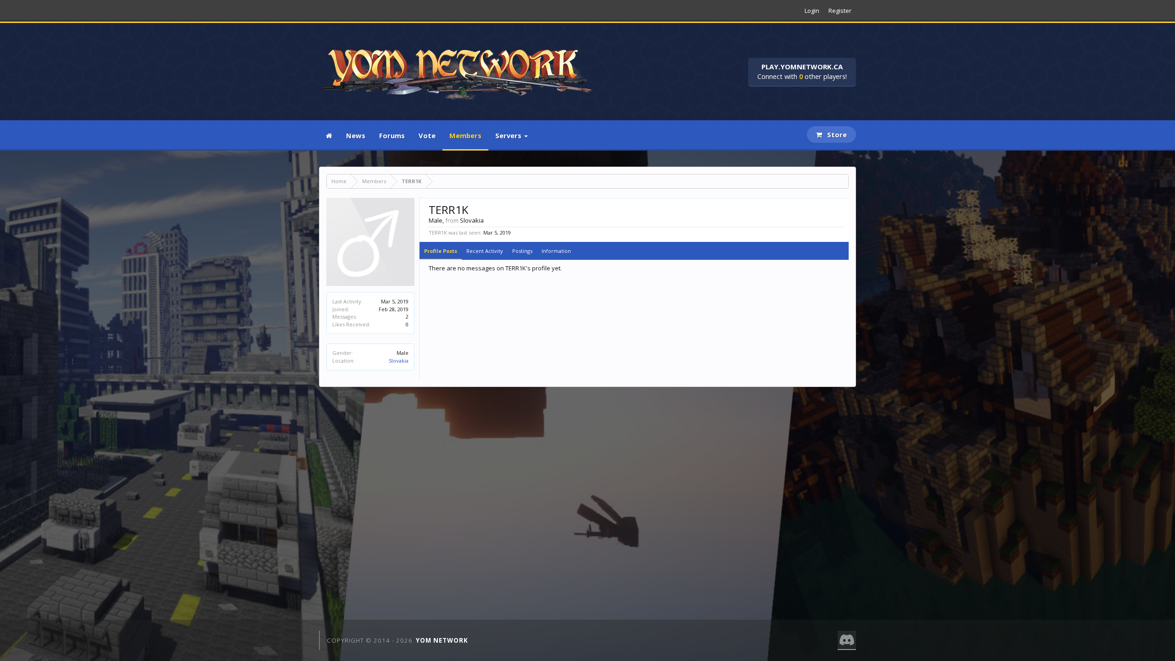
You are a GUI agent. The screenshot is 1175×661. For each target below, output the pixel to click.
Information (556, 250)
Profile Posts (440, 250)
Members (465, 135)
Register (839, 10)
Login (812, 10)
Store (836, 134)
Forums (392, 135)
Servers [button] (509, 135)
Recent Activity (484, 250)
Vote (427, 135)
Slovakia (398, 360)
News (355, 135)
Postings (522, 250)
